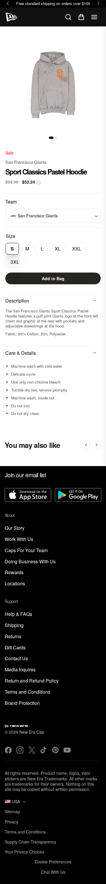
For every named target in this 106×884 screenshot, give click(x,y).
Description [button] (17, 300)
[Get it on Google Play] (78, 495)
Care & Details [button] (20, 352)
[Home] (11, 17)
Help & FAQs (18, 614)
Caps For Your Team (26, 550)
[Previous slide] (86, 445)
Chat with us (53, 872)
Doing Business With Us (30, 562)
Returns (13, 636)
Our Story (14, 528)
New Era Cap (31, 732)
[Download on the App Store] (28, 495)
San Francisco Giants (26, 162)
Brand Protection (22, 703)
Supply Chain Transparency (30, 841)
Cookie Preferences (53, 861)
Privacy (11, 821)
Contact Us (16, 659)
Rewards (14, 572)
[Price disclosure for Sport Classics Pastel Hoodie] (38, 182)
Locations (15, 584)
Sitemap (12, 811)
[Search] (68, 17)
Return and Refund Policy (32, 681)
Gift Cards (15, 648)
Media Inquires (20, 670)
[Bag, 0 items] (81, 17)
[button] (51, 138)
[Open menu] (94, 17)
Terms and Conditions (27, 692)
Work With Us (19, 539)
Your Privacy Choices (24, 851)
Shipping (14, 625)
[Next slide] (96, 445)
